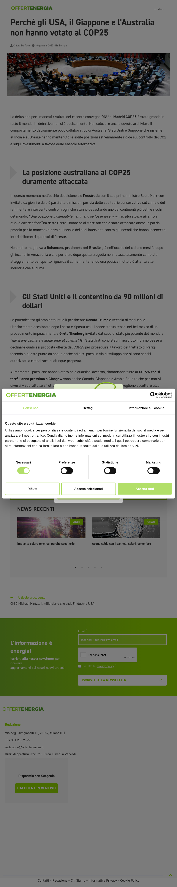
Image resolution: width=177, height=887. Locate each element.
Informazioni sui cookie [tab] (146, 408)
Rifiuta (32, 488)
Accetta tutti (145, 488)
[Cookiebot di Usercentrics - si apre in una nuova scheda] (153, 395)
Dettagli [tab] (89, 408)
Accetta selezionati (88, 488)
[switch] (67, 470)
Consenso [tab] (30, 408)
